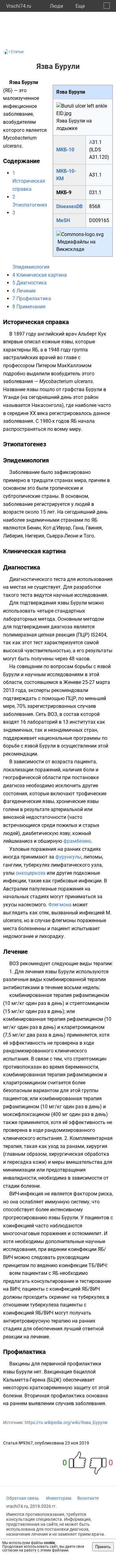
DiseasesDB (69, 206)
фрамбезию (77, 841)
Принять (103, 1546)
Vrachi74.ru (18, 6)
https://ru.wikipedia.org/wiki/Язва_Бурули (66, 1422)
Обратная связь (22, 1498)
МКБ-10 (65, 150)
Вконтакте (88, 1498)
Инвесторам (58, 1498)
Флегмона (59, 905)
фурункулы (68, 857)
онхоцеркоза (30, 873)
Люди (56, 6)
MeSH (63, 220)
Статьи (17, 52)
